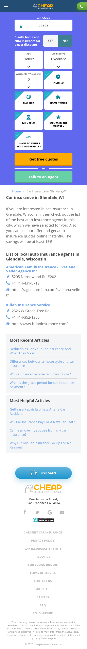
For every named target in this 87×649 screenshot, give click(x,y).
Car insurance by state (42, 548)
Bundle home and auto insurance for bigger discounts (27, 40)
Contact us (43, 581)
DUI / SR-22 (28, 123)
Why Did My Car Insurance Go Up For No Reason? (40, 445)
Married (28, 103)
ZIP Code (43, 18)
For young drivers (43, 565)
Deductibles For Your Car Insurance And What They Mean (40, 351)
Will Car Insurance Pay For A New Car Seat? (42, 422)
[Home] (43, 7)
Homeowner (58, 103)
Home (16, 191)
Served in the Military (58, 125)
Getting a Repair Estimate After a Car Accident (38, 411)
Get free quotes (43, 159)
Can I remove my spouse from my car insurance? (38, 432)
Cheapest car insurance (43, 532)
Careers (43, 597)
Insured (58, 83)
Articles (42, 589)
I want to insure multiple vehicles (29, 145)
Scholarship (43, 613)
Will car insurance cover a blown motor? (40, 374)
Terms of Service (43, 573)
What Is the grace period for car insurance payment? (42, 384)
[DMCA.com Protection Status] (43, 520)
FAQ (43, 605)
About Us (43, 557)
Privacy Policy (42, 540)
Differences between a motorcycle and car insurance (42, 363)
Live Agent (49, 473)
